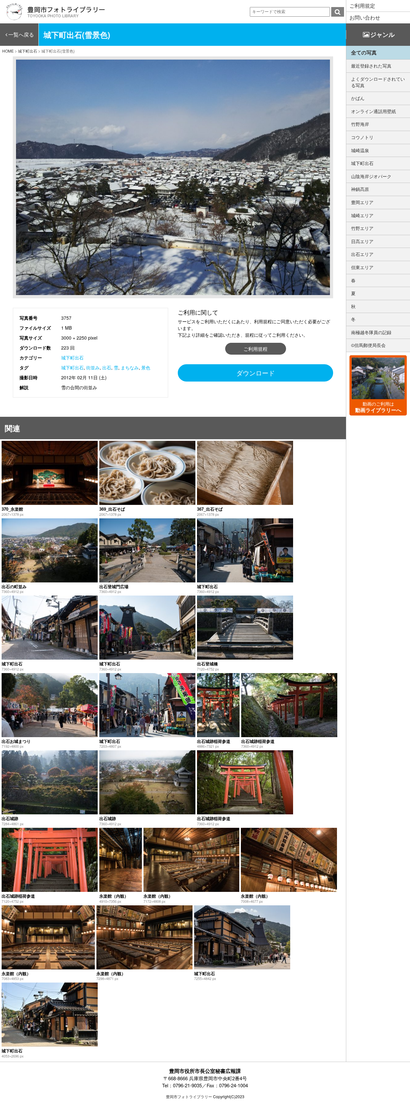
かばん (358, 98)
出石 (106, 367)
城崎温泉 (360, 150)
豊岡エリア (362, 202)
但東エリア (362, 267)
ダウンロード (255, 372)
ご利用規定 (362, 5)
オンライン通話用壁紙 (373, 111)
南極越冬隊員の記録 (371, 332)
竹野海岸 (360, 124)
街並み (93, 367)
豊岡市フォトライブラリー (189, 1096)
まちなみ (130, 367)
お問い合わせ (364, 17)
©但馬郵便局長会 (368, 345)
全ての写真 (364, 52)
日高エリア (362, 241)
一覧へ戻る (21, 34)
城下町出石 (72, 357)
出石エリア (362, 254)
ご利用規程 (255, 348)
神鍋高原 (360, 189)
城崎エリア (362, 215)
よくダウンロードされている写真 (378, 82)
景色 (145, 367)
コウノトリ (362, 137)
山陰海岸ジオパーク (371, 176)
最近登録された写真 (371, 65)
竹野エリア (362, 228)
